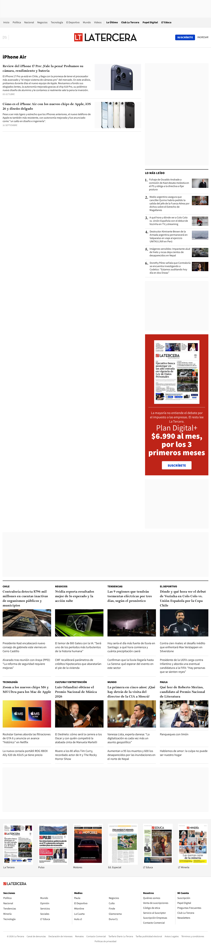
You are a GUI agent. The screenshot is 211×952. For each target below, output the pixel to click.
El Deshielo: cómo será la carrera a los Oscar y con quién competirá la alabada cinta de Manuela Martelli (78, 738)
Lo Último (112, 22)
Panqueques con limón (174, 734)
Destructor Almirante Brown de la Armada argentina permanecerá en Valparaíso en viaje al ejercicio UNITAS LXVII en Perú (169, 236)
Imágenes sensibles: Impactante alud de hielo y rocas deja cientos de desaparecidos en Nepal (170, 252)
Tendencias (114, 586)
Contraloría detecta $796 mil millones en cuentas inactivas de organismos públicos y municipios (25, 598)
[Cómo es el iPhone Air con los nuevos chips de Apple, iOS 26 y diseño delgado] (118, 115)
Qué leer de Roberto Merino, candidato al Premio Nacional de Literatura (182, 692)
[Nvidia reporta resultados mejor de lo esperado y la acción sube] (79, 622)
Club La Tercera (130, 22)
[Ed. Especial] (123, 864)
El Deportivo (73, 22)
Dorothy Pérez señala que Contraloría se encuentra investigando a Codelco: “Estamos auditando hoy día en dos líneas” (170, 267)
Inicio (6, 22)
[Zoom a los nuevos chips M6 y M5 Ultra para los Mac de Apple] (27, 714)
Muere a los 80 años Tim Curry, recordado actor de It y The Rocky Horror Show (76, 755)
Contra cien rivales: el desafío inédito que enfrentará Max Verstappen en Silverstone (182, 647)
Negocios (42, 22)
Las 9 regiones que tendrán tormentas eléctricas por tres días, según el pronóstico (129, 596)
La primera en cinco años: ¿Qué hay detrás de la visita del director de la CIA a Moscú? (131, 692)
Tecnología (57, 22)
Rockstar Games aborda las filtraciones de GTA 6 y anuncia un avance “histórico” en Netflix (26, 738)
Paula (163, 682)
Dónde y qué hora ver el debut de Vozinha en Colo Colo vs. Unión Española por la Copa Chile (183, 598)
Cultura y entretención (71, 682)
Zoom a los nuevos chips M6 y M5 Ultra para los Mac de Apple (27, 690)
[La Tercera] (18, 864)
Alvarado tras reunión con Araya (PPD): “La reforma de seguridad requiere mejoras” (26, 664)
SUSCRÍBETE (177, 465)
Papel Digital (150, 22)
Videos (98, 22)
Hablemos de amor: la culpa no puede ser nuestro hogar (184, 753)
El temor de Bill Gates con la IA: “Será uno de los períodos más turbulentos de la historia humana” (78, 647)
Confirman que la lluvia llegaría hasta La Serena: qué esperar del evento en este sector (130, 664)
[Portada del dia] (176, 402)
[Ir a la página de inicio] (105, 37)
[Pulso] (53, 864)
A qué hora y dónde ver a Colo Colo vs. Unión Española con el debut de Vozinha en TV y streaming (169, 221)
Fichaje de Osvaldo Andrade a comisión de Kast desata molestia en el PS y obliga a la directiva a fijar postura (169, 184)
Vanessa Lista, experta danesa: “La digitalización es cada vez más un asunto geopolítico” (128, 738)
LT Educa (166, 22)
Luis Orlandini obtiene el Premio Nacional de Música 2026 (76, 692)
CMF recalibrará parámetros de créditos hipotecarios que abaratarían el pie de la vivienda (78, 664)
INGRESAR (202, 37)
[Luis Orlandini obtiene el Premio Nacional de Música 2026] (79, 714)
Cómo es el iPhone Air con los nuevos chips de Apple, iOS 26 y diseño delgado (47, 107)
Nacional (29, 22)
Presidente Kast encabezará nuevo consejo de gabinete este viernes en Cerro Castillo (24, 647)
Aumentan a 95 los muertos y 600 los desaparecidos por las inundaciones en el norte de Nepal (131, 755)
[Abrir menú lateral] (6, 37)
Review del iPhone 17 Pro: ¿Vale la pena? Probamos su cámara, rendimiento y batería (43, 69)
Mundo (87, 22)
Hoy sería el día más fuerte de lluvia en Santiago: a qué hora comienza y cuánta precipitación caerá (131, 647)
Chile (6, 586)
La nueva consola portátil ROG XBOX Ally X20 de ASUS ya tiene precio (25, 753)
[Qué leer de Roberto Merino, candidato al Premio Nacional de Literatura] (184, 714)
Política (17, 22)
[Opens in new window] (88, 864)
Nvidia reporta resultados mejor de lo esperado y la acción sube (74, 596)
